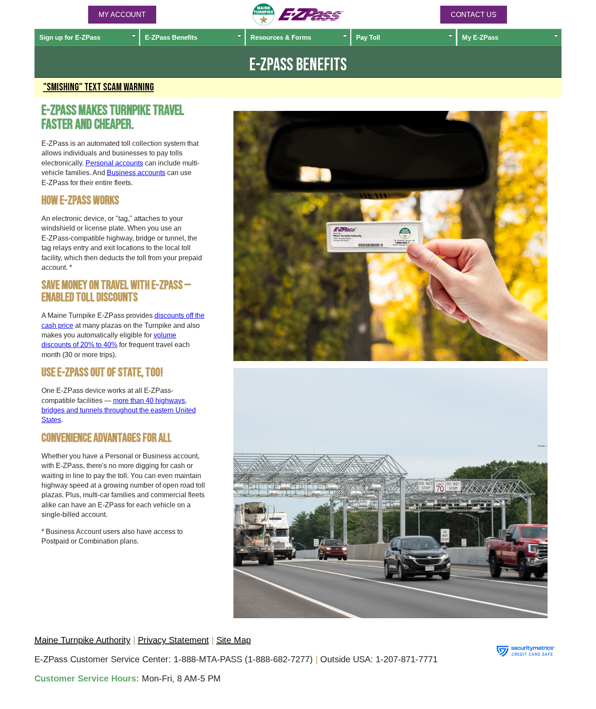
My (480, 37)
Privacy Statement (173, 640)
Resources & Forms (280, 37)
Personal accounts (114, 163)
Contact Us (474, 14)
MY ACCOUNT (122, 14)
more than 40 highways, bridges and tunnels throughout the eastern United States (118, 410)
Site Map (233, 640)
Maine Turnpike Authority (82, 640)
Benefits (171, 37)
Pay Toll (368, 37)
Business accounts (136, 172)
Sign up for (69, 37)
